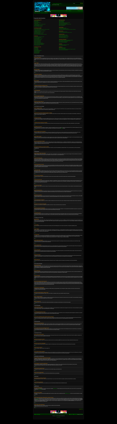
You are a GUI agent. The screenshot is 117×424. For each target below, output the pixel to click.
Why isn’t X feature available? (62, 48)
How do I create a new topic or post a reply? (39, 36)
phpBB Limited (55, 388)
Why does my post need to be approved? (38, 44)
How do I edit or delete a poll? (37, 40)
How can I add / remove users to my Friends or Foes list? (65, 32)
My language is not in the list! (37, 31)
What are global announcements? (38, 50)
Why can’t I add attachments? (37, 41)
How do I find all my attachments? (62, 45)
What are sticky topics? (36, 51)
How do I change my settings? (37, 28)
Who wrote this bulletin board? (62, 47)
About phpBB (40, 389)
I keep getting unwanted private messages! (64, 28)
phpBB (62, 128)
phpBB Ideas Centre (67, 393)
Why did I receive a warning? (37, 42)
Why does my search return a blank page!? (64, 36)
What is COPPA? (36, 21)
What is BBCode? (36, 47)
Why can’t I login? (36, 23)
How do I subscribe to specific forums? (63, 41)
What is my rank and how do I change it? (38, 33)
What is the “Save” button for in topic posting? (39, 43)
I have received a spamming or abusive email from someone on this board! (67, 29)
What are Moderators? (61, 21)
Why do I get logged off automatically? (38, 25)
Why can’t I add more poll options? (38, 39)
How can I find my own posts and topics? (63, 37)
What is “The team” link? (61, 25)
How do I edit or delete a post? (37, 37)
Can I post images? (36, 49)
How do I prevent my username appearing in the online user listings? (41, 29)
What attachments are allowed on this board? (64, 44)
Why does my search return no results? (63, 35)
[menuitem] (70, 10)
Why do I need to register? (37, 20)
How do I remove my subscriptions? (63, 42)
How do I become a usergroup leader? (63, 23)
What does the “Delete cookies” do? (38, 26)
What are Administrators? (62, 20)
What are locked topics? (37, 52)
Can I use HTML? (36, 48)
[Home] (43, 7)
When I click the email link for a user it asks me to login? (40, 34)
